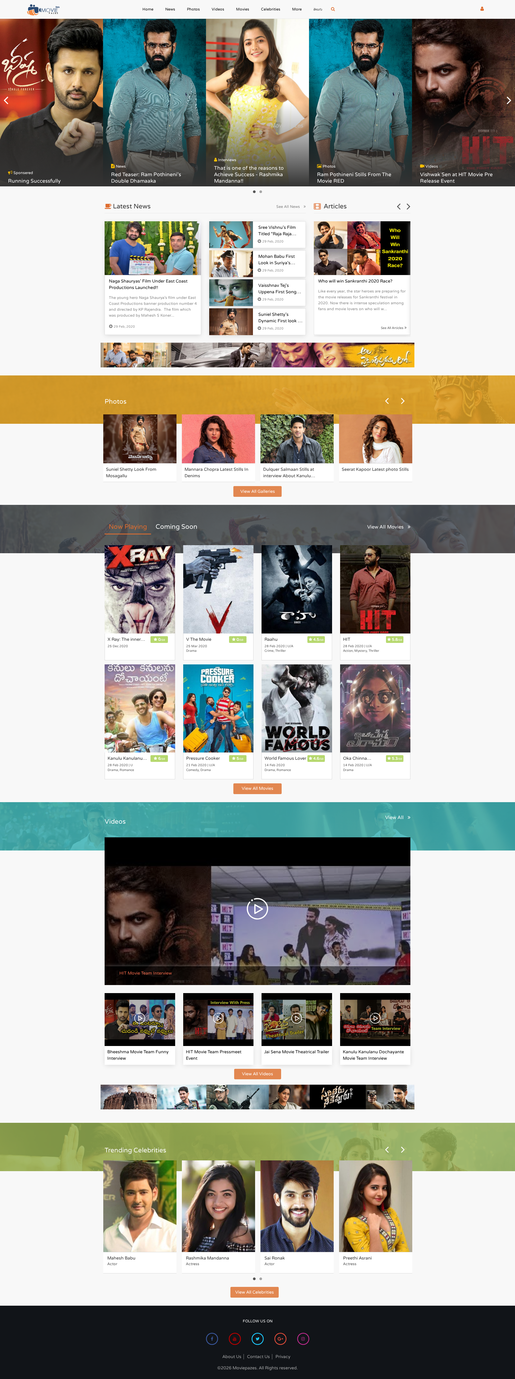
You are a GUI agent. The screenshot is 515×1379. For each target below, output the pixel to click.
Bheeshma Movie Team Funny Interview (138, 1055)
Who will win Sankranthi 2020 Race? (355, 281)
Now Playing (128, 527)
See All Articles (392, 328)
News (170, 9)
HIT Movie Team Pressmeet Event (213, 1055)
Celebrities (270, 9)
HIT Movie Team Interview (145, 973)
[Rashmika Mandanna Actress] (218, 1206)
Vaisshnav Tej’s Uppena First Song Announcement (277, 292)
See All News (288, 206)
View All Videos (257, 1074)
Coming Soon (176, 527)
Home (147, 9)
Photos (193, 9)
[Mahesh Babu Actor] (140, 1206)
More (297, 9)
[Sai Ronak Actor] (297, 1206)
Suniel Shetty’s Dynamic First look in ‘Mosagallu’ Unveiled (279, 321)
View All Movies (386, 527)
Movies (242, 9)
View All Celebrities (254, 1292)
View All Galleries (257, 491)
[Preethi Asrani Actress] (375, 1206)
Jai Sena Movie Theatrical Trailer (296, 1052)
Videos (218, 9)
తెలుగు (318, 10)
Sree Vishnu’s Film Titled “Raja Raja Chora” (277, 234)
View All (395, 817)
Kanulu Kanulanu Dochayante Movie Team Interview (373, 1055)
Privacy (282, 1356)
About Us (231, 1356)
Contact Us (258, 1356)
